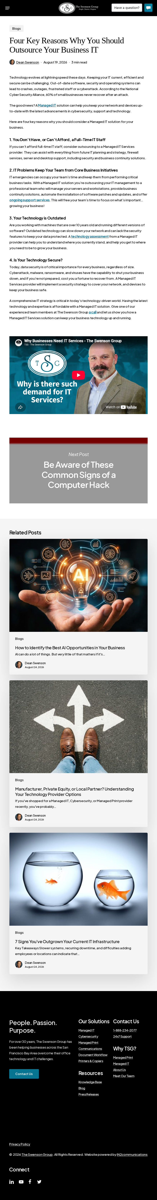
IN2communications (132, 1154)
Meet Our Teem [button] (123, 1076)
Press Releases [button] (88, 1094)
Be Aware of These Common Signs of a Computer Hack (78, 471)
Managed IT (47, 105)
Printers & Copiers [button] (90, 1061)
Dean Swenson (27, 62)
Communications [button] (90, 1048)
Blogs (16, 28)
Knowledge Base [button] (90, 1082)
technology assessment (90, 236)
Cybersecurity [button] (88, 1036)
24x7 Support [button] (122, 1036)
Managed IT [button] (86, 1030)
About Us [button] (119, 1070)
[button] (7, 8)
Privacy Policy (19, 1144)
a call (92, 312)
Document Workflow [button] (92, 1055)
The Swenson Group (36, 1154)
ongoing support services (29, 200)
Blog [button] (81, 1088)
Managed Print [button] (88, 1042)
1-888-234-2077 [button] (125, 1030)
